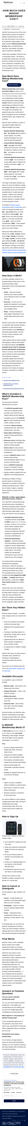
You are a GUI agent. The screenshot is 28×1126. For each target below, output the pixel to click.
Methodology (6, 1092)
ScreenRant (5, 207)
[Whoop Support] (7, 250)
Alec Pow (21, 26)
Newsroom (19, 1092)
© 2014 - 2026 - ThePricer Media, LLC (9, 1111)
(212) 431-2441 (14, 1113)
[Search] (20, 3)
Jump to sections (13, 84)
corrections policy (16, 29)
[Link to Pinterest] (22, 1120)
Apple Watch (12, 668)
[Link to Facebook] (18, 1120)
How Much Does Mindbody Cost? (12, 380)
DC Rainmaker (17, 207)
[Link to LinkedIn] (15, 1120)
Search (14, 1100)
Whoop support (15, 205)
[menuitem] (20, 3)
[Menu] (24, 3)
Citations (13, 1092)
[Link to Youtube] (25, 1120)
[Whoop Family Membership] (17, 252)
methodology (7, 29)
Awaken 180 (21, 668)
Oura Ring (7, 671)
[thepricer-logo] (8, 3)
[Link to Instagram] (20, 1120)
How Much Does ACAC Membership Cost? (14, 388)
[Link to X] (13, 1120)
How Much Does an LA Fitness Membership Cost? (11, 384)
